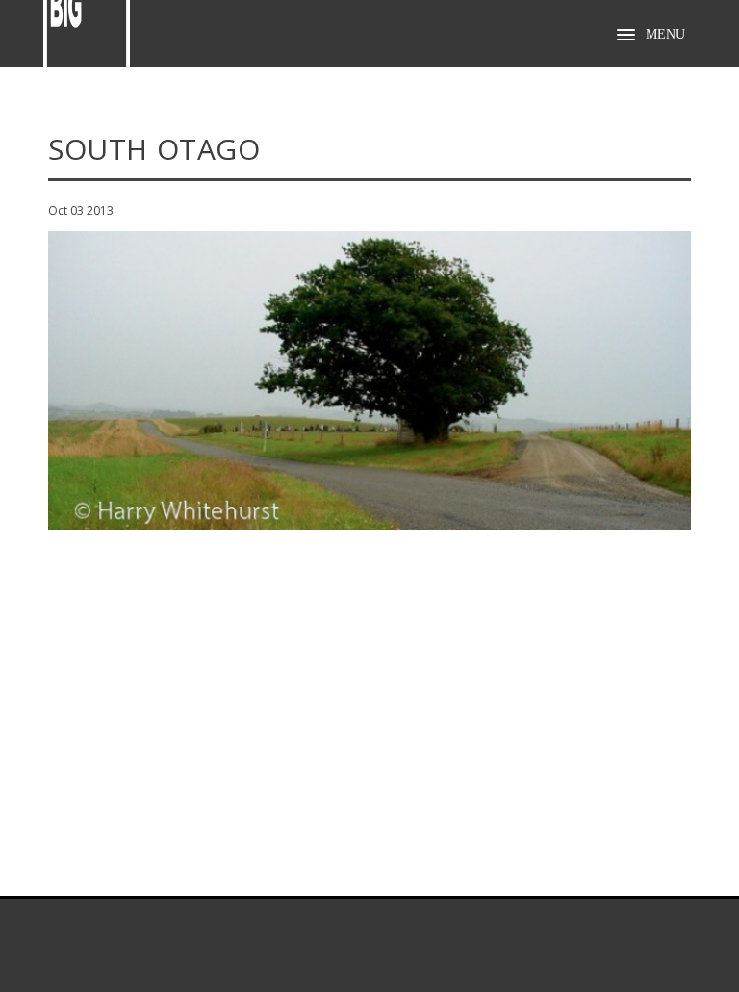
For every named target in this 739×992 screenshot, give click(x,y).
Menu (665, 34)
